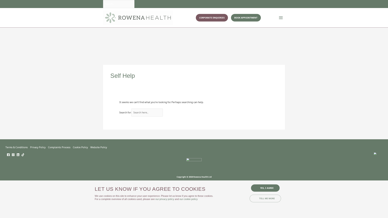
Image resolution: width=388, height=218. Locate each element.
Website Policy (98, 147)
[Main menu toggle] (281, 17)
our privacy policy (164, 199)
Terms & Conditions (16, 147)
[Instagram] (13, 154)
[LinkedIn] (18, 154)
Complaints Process (59, 147)
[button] (212, 17)
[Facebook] (8, 154)
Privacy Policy (38, 147)
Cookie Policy (80, 147)
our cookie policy (188, 199)
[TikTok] (22, 154)
